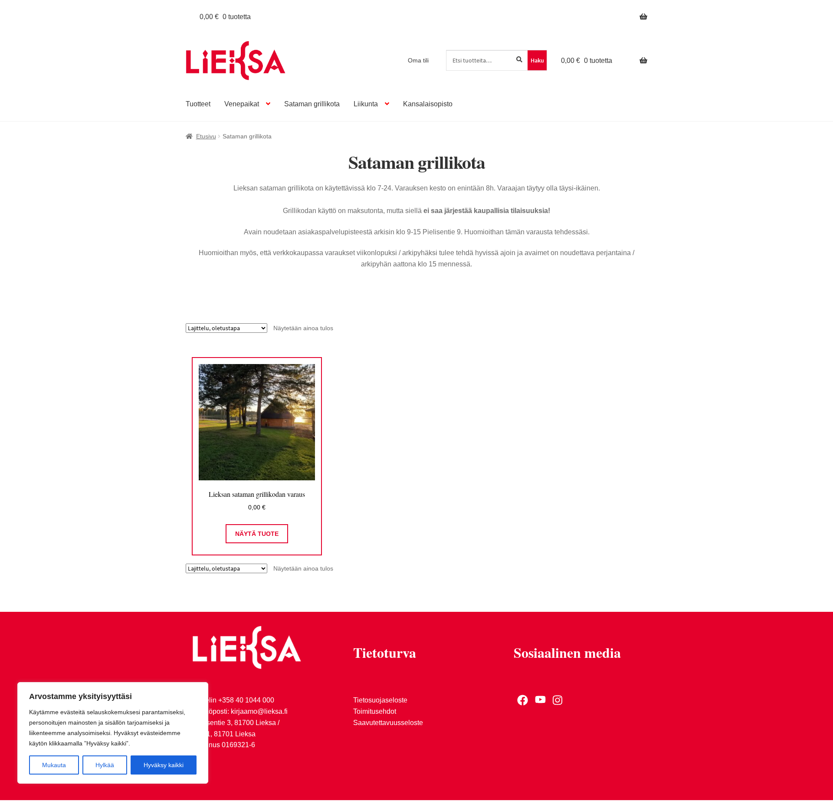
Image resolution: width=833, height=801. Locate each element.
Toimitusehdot (374, 711)
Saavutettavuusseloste (388, 722)
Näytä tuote (257, 533)
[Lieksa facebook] (522, 700)
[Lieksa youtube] (540, 700)
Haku (537, 60)
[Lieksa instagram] (558, 700)
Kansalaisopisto (428, 104)
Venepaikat (241, 104)
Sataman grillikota (312, 104)
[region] (112, 733)
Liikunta (366, 104)
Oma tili (418, 60)
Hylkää (104, 765)
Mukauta (54, 765)
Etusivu (206, 136)
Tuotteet (198, 104)
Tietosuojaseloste (380, 700)
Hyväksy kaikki (164, 765)
